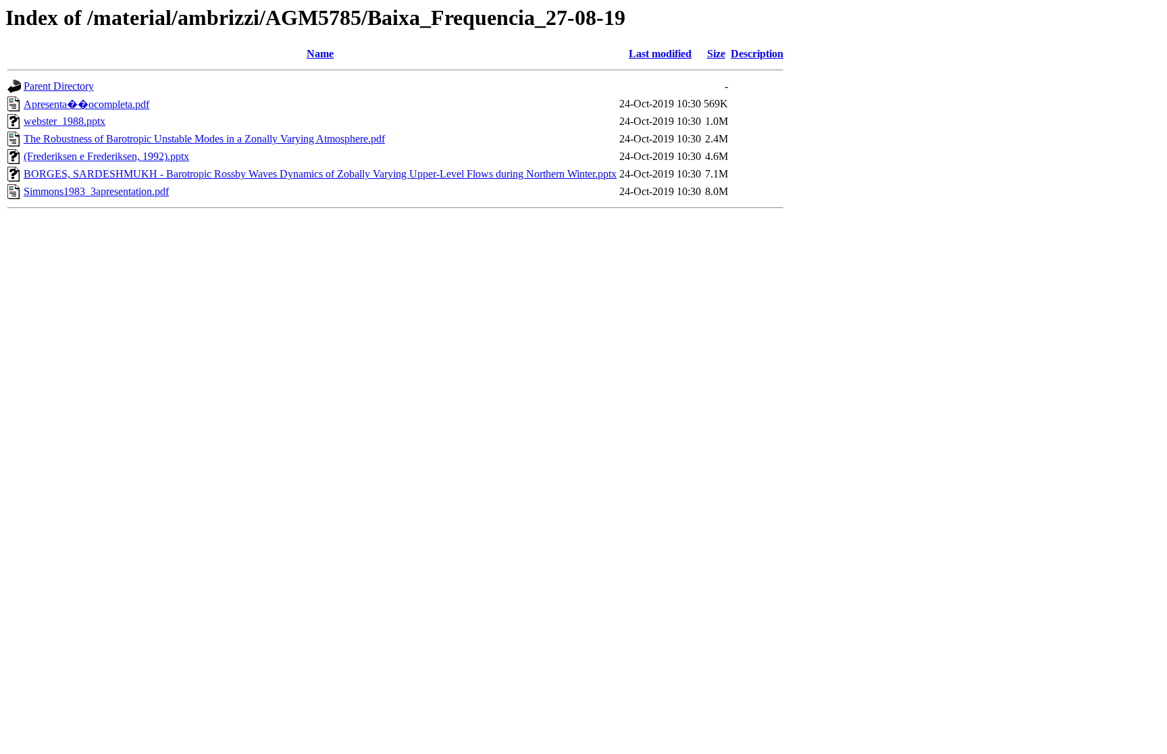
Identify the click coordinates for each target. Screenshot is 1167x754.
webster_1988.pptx (64, 121)
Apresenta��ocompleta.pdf (86, 104)
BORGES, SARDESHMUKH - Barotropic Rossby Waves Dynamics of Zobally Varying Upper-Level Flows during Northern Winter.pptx (320, 174)
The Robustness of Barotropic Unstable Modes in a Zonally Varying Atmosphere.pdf (204, 138)
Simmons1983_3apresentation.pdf (96, 191)
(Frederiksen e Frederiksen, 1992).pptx (106, 156)
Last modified (660, 53)
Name (320, 53)
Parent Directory (59, 86)
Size (716, 53)
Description (757, 53)
